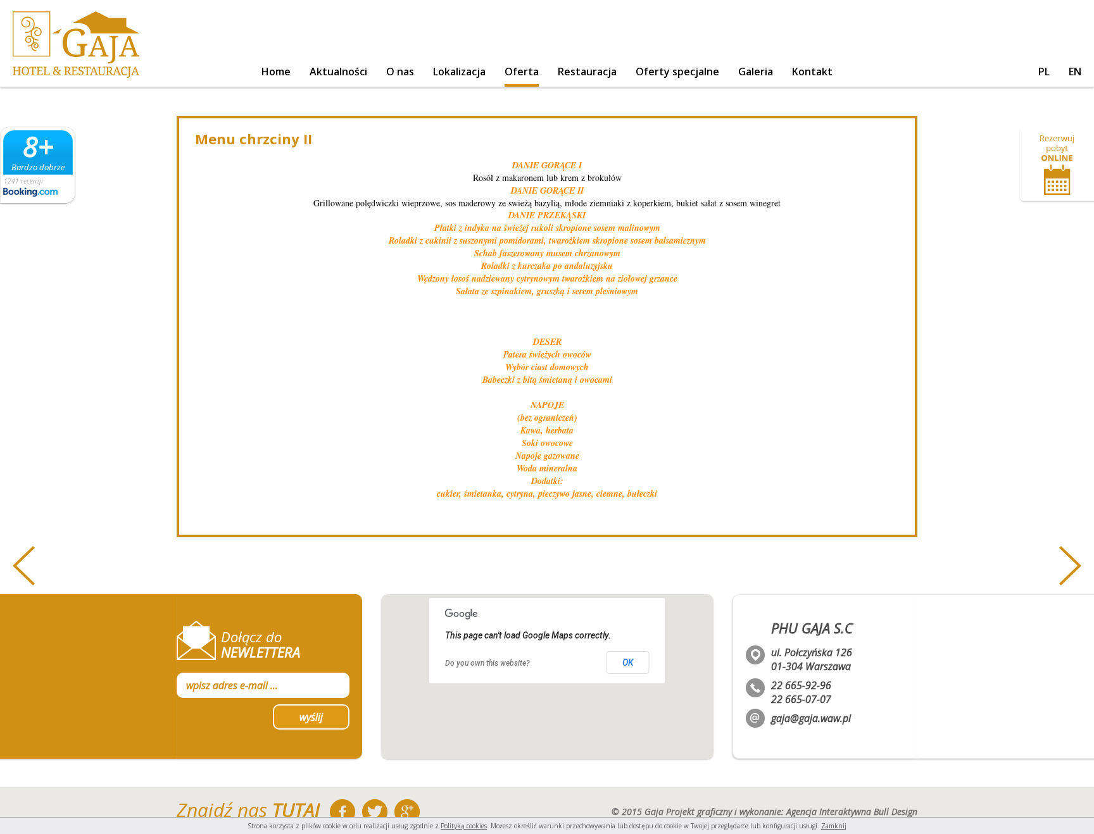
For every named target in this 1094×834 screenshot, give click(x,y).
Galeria (755, 71)
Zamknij (833, 825)
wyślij (311, 717)
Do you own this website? (487, 663)
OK (628, 662)
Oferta (522, 71)
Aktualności (338, 71)
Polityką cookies (464, 825)
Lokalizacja (459, 71)
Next (1070, 565)
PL (1044, 71)
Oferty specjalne (677, 71)
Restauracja (587, 71)
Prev (24, 565)
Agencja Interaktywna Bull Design (851, 812)
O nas (400, 71)
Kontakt (812, 71)
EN (1075, 71)
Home (276, 71)
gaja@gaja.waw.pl (811, 718)
